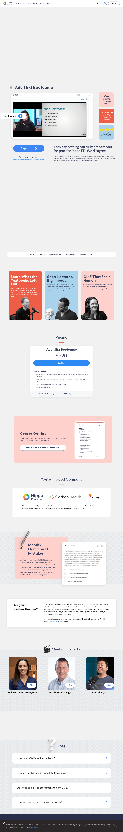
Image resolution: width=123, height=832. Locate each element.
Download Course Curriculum (43, 447)
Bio (31, 685)
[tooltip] (70, 394)
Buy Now (61, 363)
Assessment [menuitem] (70, 254)
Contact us (53, 621)
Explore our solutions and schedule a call (28, 160)
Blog (98, 3)
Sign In (114, 3)
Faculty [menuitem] (83, 254)
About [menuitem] (42, 254)
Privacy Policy (33, 827)
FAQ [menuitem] (92, 254)
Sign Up (26, 148)
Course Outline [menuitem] (55, 254)
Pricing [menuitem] (32, 254)
